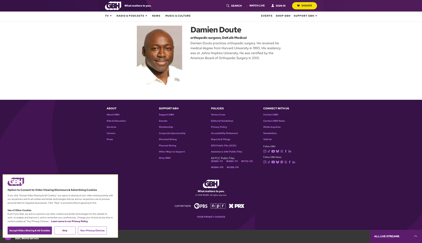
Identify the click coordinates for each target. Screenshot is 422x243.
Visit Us (267, 139)
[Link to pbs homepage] (200, 205)
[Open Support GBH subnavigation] (316, 16)
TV (107, 15)
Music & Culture (178, 15)
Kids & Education (116, 121)
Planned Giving (167, 145)
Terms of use (218, 114)
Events (266, 15)
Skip (64, 230)
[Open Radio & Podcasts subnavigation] (146, 16)
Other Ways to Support (172, 151)
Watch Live (257, 5)
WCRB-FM (233, 167)
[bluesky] (277, 151)
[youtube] (273, 151)
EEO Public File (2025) (223, 145)
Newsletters (270, 133)
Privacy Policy (219, 127)
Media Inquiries (272, 127)
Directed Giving (168, 139)
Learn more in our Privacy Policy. (69, 221)
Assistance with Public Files (226, 151)
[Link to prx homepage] (236, 205)
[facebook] (285, 151)
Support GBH (304, 15)
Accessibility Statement (224, 133)
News (156, 15)
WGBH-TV (217, 161)
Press (110, 139)
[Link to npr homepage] (218, 205)
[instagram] (265, 151)
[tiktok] (269, 151)
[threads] (281, 151)
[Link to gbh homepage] (113, 5)
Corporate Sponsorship (172, 133)
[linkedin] (289, 151)
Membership (166, 127)
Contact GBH (270, 114)
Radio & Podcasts (130, 15)
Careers (111, 133)
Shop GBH (283, 15)
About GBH (113, 114)
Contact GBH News (274, 121)
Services (111, 127)
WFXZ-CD (247, 161)
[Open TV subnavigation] (111, 16)
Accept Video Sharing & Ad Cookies (29, 230)
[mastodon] (281, 161)
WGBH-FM (217, 167)
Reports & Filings (220, 139)
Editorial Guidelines (222, 121)
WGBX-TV (232, 161)
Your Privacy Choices (211, 217)
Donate (306, 5)
